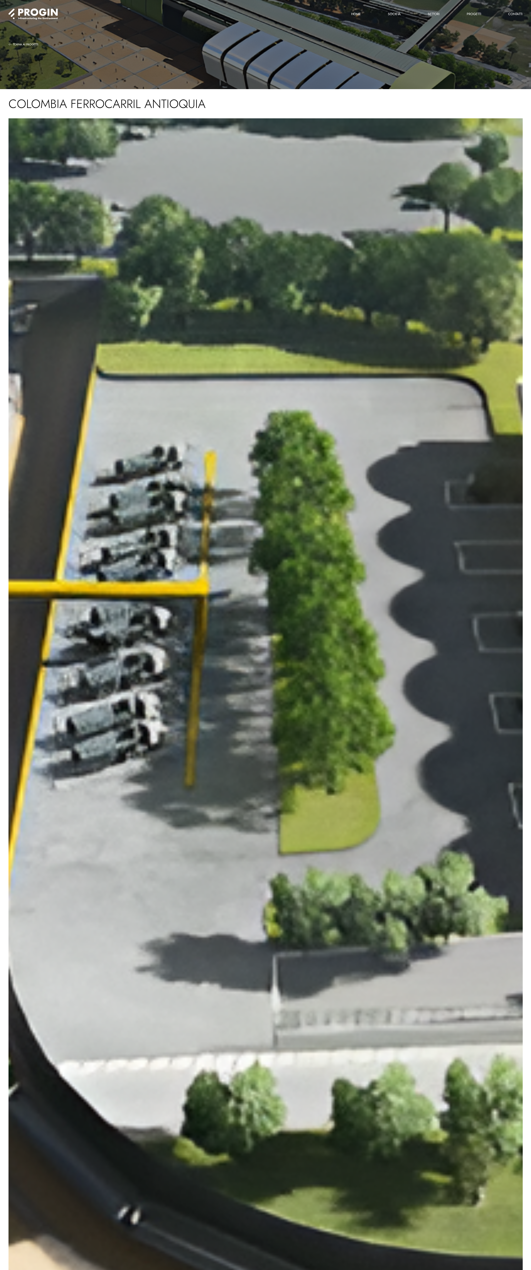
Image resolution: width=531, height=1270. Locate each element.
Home (356, 14)
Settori (434, 14)
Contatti (515, 14)
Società (394, 14)
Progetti (474, 14)
